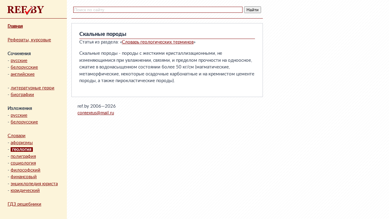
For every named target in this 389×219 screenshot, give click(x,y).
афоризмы (22, 143)
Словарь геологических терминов (158, 42)
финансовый (24, 177)
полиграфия (23, 156)
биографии (22, 94)
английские (23, 74)
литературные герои (32, 88)
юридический (25, 190)
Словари (17, 136)
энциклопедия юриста (34, 184)
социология (23, 163)
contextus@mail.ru (95, 113)
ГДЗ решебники (24, 204)
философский (25, 170)
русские (19, 60)
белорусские (24, 67)
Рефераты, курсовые (29, 40)
